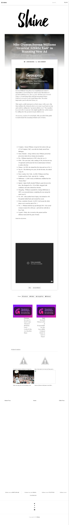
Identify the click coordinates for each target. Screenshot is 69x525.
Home (34, 400)
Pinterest (48, 296)
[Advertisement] (34, 132)
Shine (38, 517)
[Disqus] (34, 423)
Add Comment (42, 62)
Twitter (32, 296)
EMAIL (30, 492)
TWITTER (48, 492)
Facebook (25, 296)
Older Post (61, 400)
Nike (28, 56)
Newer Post (8, 400)
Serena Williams (36, 287)
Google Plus (40, 296)
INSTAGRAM (12, 492)
